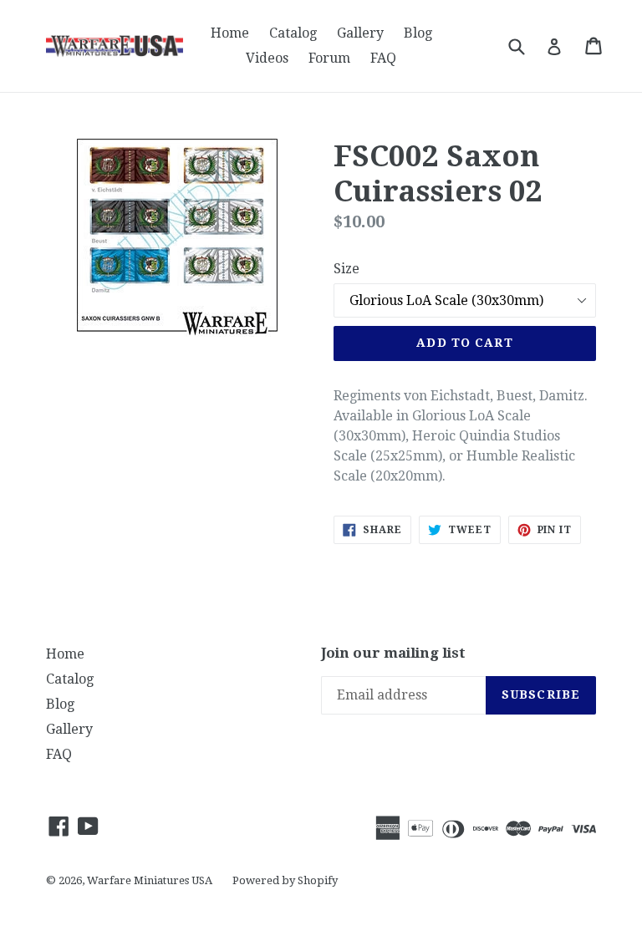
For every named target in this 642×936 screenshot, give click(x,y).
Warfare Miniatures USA (149, 880)
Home (230, 33)
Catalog (293, 33)
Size (346, 269)
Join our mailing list (393, 652)
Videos (267, 58)
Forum (329, 58)
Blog (418, 33)
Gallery (360, 33)
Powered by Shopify (285, 880)
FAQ (383, 58)
